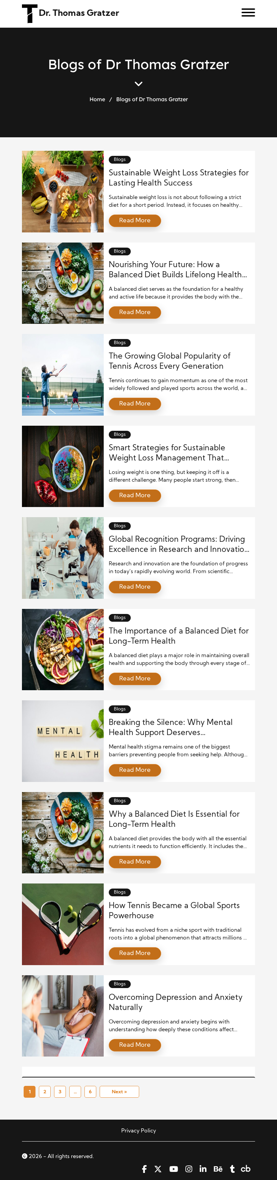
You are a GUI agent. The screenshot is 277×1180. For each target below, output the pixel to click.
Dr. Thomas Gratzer (79, 13)
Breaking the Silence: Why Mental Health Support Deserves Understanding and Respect (171, 733)
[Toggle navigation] (245, 13)
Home (97, 99)
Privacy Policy (138, 1131)
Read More (135, 221)
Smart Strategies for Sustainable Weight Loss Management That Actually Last (167, 459)
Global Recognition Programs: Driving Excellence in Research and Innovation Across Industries (179, 550)
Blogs (120, 159)
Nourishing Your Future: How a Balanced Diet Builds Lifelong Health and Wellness (175, 275)
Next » (119, 1092)
